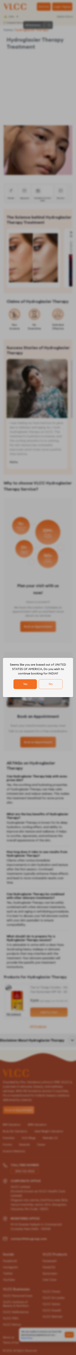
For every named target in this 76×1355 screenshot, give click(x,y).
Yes (25, 684)
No (51, 684)
